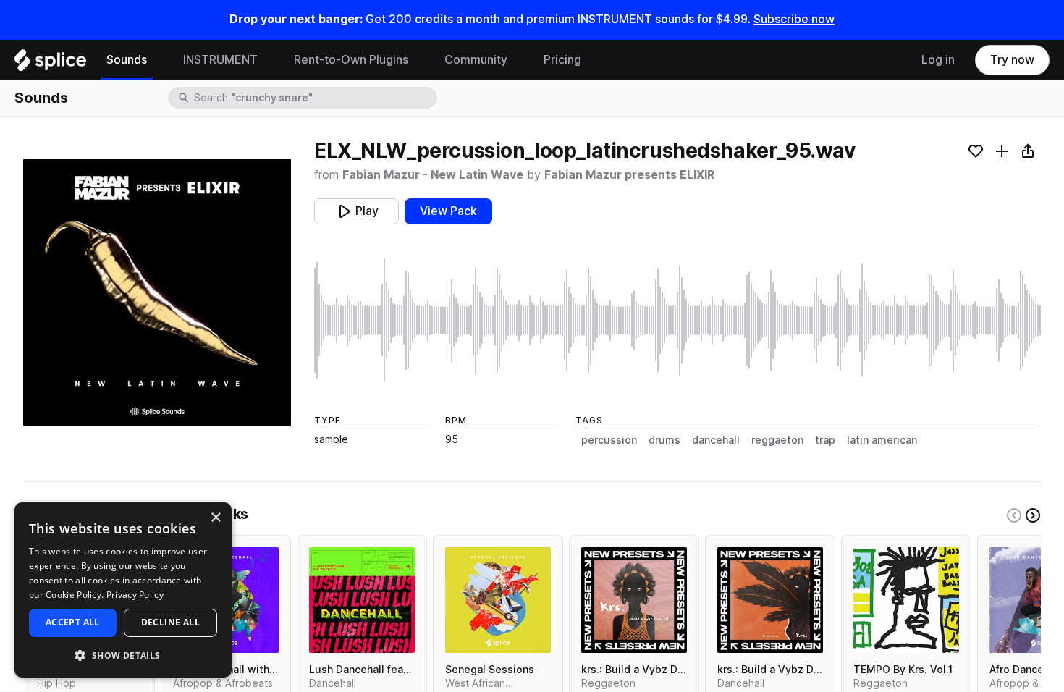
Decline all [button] (170, 622)
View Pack (448, 211)
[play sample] (677, 320)
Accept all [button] (73, 622)
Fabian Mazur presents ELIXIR (629, 175)
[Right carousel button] (1032, 515)
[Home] (50, 63)
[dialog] (123, 590)
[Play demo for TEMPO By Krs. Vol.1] (906, 600)
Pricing (562, 60)
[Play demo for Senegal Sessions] (498, 600)
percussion (609, 440)
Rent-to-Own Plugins (351, 60)
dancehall (716, 440)
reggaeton (777, 440)
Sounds (126, 60)
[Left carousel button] (1014, 515)
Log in (938, 60)
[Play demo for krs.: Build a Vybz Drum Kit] (634, 600)
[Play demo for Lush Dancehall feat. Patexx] (362, 600)
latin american (882, 440)
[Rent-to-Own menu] (419, 60)
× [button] (215, 517)
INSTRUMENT (220, 60)
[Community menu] (518, 60)
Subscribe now (794, 19)
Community (475, 60)
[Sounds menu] (158, 60)
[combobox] (314, 98)
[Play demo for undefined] (157, 292)
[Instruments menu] (268, 60)
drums (664, 440)
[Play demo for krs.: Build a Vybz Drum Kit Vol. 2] (770, 600)
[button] (123, 654)
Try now (1012, 60)
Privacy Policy (135, 594)
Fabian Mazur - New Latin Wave (432, 175)
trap (825, 440)
